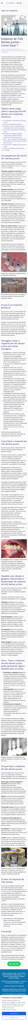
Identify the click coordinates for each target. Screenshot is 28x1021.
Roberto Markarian (14, 49)
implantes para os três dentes (15, 97)
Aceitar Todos (14, 1013)
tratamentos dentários (17, 427)
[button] (2, 3)
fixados (14, 354)
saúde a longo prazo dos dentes (13, 410)
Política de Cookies (11, 1009)
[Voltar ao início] (14, 3)
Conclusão (7, 150)
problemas (14, 220)
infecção (11, 602)
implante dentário (9, 311)
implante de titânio (9, 693)
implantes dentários (19, 80)
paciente (3, 458)
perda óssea (20, 177)
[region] (14, 1008)
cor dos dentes (15, 518)
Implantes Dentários (15, 50)
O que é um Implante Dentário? (13, 124)
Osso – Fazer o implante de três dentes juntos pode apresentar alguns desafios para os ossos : (15, 141)
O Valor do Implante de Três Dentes (14, 148)
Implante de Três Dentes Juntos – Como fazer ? (12, 42)
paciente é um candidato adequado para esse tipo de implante (13, 88)
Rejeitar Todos (14, 1017)
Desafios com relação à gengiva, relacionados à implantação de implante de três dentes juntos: (13, 135)
